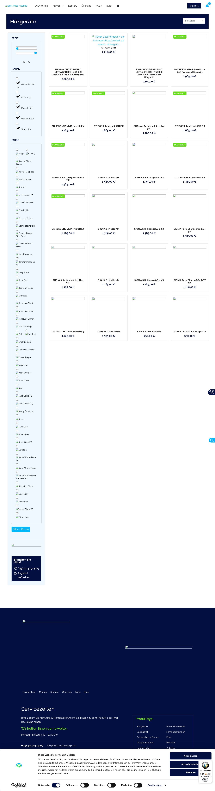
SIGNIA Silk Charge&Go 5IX (149, 229)
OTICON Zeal (108, 47)
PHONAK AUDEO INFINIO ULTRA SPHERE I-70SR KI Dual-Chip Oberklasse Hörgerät (149, 73)
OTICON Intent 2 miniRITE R (190, 126)
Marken (57, 5)
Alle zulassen (190, 756)
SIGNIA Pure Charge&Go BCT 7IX (68, 178)
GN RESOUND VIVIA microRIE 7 (68, 229)
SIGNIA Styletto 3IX (108, 280)
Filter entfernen (21, 529)
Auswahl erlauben (190, 764)
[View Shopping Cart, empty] (207, 5)
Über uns (86, 5)
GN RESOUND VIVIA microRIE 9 (68, 126)
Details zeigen (155, 785)
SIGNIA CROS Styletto (149, 331)
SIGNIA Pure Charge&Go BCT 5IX (190, 230)
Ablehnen (191, 772)
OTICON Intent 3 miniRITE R (190, 177)
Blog (108, 5)
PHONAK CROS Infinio (108, 331)
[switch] (84, 785)
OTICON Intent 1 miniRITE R (109, 126)
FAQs (99, 5)
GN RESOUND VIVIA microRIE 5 (68, 331)
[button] (194, 5)
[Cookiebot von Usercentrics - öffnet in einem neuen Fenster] (19, 785)
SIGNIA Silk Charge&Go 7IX (149, 177)
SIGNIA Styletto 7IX (108, 177)
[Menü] (210, 762)
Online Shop (41, 5)
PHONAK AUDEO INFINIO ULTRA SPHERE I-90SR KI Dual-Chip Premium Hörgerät (68, 72)
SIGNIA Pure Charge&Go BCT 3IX (190, 281)
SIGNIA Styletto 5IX (108, 229)
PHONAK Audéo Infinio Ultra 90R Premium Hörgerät (189, 70)
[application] (62, 6)
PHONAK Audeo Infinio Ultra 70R (149, 127)
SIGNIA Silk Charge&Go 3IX (149, 280)
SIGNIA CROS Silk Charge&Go (189, 331)
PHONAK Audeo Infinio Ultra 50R (68, 281)
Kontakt (72, 5)
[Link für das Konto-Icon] (118, 6)
